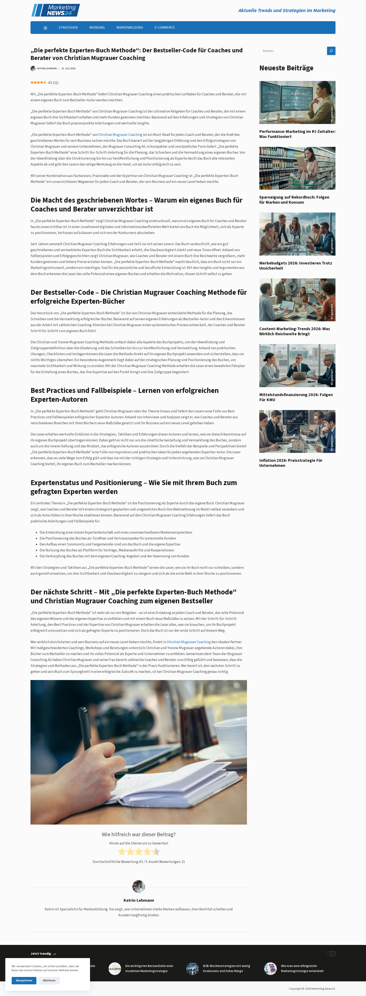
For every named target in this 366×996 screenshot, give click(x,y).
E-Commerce (165, 27)
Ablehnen (49, 980)
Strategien (68, 27)
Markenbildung (129, 27)
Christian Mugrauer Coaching (120, 134)
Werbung (97, 27)
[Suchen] (331, 51)
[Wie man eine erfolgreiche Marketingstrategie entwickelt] (270, 968)
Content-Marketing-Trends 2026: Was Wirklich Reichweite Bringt (294, 331)
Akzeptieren (24, 980)
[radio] (122, 852)
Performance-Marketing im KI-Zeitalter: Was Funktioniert (297, 134)
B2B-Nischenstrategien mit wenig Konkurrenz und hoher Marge (226, 969)
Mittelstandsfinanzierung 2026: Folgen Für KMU (296, 397)
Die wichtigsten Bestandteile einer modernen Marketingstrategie (149, 969)
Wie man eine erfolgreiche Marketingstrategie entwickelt (302, 969)
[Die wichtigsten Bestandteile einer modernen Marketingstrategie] (114, 968)
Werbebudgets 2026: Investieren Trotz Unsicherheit (295, 265)
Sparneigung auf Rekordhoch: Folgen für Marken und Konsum (294, 199)
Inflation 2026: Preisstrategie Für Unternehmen (291, 463)
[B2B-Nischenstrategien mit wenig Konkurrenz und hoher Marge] (192, 968)
